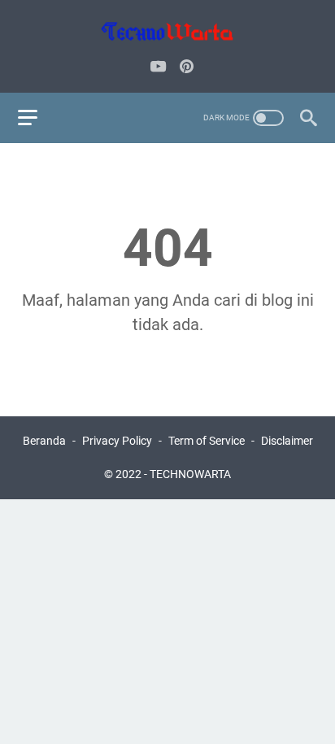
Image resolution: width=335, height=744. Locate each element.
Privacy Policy (117, 440)
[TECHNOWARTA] (167, 31)
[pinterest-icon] (186, 67)
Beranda (44, 440)
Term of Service (206, 440)
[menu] (37, 117)
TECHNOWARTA (190, 474)
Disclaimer (287, 440)
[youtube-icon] (158, 67)
